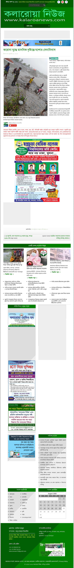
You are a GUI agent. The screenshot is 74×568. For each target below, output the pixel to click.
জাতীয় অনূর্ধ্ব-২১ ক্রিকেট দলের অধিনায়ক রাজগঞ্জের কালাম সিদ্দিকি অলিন (36, 295)
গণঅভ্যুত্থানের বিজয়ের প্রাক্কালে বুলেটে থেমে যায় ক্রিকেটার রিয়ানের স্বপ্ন (37, 300)
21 (56, 508)
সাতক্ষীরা (24, 494)
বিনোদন (12, 517)
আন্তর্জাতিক (25, 500)
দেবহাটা (12, 500)
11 (44, 505)
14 (56, 505)
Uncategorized (26, 517)
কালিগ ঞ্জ (24, 503)
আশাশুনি (24, 497)
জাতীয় (11, 509)
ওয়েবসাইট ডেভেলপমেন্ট (52, 561)
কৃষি (23, 511)
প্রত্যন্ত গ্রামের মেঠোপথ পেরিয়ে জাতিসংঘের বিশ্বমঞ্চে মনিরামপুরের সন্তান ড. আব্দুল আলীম (13, 283)
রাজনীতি (24, 509)
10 (40, 505)
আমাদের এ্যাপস (19, 561)
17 (40, 508)
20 (52, 508)
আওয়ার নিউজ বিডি (14, 535)
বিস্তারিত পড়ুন (8, 274)
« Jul (40, 517)
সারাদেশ (12, 511)
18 (44, 508)
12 (48, 505)
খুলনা (11, 506)
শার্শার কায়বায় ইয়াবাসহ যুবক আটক (60, 281)
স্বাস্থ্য (23, 514)
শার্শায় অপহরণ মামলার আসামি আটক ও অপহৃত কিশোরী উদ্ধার (14, 288)
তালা (11, 497)
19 (48, 508)
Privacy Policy (63, 561)
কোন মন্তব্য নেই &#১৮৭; (41, 229)
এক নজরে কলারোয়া (29, 561)
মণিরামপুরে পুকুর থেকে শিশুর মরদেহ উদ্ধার (60, 294)
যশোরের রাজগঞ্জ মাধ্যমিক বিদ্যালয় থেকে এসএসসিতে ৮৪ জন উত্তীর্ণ (13, 294)
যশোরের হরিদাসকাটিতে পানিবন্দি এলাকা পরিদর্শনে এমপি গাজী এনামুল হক (37, 289)
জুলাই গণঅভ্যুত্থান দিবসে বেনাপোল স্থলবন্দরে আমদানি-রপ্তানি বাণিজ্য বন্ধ (14, 300)
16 (64, 505)
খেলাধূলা (12, 514)
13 (52, 505)
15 (60, 505)
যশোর (32, 229)
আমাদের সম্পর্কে (10, 561)
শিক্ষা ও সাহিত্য (13, 520)
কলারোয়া (12, 494)
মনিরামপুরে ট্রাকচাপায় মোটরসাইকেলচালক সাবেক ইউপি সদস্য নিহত (36, 283)
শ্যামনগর (12, 503)
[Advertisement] (37, 35)
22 (60, 508)
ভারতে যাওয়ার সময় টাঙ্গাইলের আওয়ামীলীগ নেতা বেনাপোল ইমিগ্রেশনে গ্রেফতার (59, 301)
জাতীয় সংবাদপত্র (40, 561)
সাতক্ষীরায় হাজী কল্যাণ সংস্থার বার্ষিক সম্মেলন (51, 445)
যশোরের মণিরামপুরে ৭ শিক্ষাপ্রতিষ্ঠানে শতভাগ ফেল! (60, 288)
